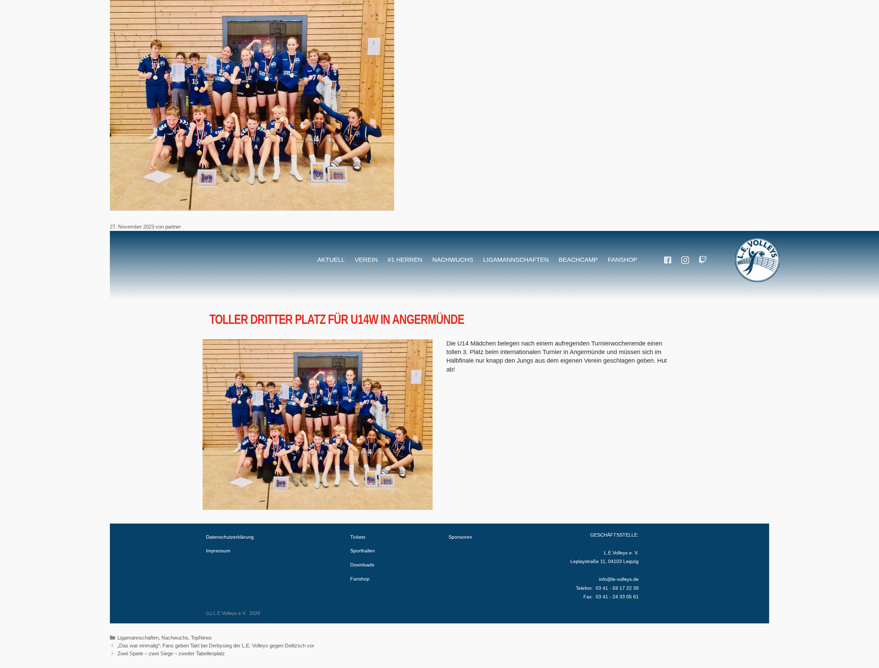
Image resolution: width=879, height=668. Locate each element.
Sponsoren (460, 537)
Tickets (357, 537)
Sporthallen (362, 550)
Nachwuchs (452, 259)
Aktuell (331, 259)
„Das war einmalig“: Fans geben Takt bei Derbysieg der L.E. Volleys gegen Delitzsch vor (215, 645)
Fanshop (622, 259)
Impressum (218, 550)
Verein (366, 259)
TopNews (201, 638)
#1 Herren (405, 259)
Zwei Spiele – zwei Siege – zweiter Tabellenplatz (171, 653)
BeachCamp (578, 259)
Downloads (362, 564)
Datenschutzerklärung (230, 537)
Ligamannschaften (516, 259)
